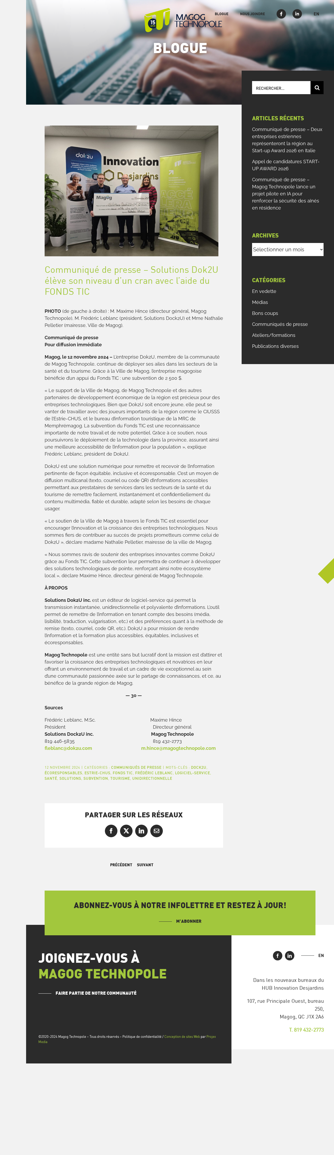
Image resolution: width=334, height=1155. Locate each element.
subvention (96, 778)
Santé (51, 778)
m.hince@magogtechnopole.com (178, 748)
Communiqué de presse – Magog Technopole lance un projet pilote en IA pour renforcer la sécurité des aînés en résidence (285, 194)
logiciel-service (192, 773)
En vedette (264, 291)
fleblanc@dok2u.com (68, 748)
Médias (260, 302)
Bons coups (265, 313)
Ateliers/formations (273, 335)
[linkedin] (289, 955)
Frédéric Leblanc (154, 773)
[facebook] (277, 955)
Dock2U (198, 767)
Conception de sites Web (182, 1036)
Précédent (121, 865)
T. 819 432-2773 (306, 1029)
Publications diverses (275, 346)
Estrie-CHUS (97, 773)
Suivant (145, 865)
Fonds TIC (123, 773)
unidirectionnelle (152, 778)
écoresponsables (63, 773)
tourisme (120, 778)
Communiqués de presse (136, 767)
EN (321, 955)
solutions (70, 778)
